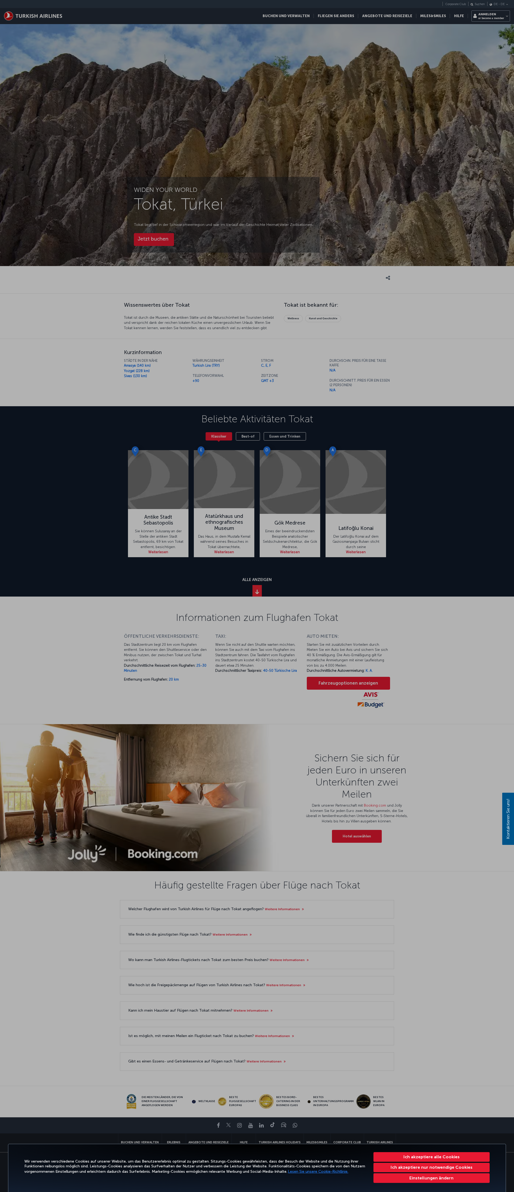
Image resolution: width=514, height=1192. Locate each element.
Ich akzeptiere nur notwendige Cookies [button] (432, 1167)
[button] (431, 1178)
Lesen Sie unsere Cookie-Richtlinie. (318, 1171)
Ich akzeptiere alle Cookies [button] (431, 1156)
